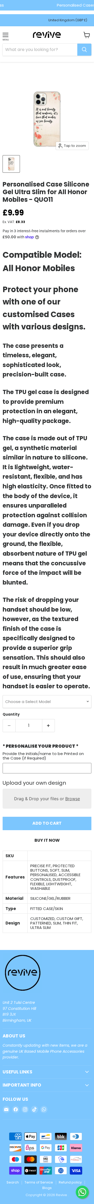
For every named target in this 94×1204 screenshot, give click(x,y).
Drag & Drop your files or (47, 798)
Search (13, 1182)
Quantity (11, 714)
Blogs (47, 1187)
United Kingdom (67, 20)
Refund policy (70, 1182)
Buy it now (47, 840)
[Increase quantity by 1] (48, 725)
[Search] (84, 50)
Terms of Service (39, 1182)
